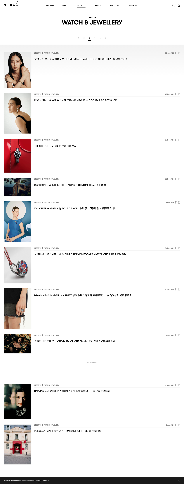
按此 (39, 480)
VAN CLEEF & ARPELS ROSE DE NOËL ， (75, 208)
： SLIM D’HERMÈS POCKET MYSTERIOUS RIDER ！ (81, 254)
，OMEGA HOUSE (67, 431)
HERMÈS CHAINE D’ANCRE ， (72, 391)
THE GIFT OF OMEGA (55, 146)
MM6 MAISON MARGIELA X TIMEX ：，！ (83, 295)
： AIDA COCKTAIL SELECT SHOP (75, 100)
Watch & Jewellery (51, 53)
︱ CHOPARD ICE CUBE (74, 341)
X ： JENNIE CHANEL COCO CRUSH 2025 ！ (81, 59)
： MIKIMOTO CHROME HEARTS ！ (71, 185)
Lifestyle (37, 53)
